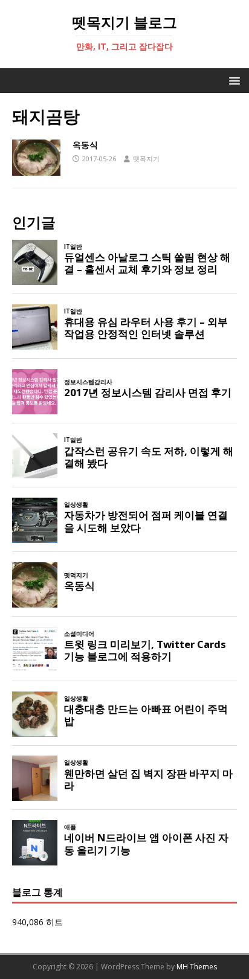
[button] (232, 80)
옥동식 (85, 144)
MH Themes (196, 966)
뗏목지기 (146, 158)
